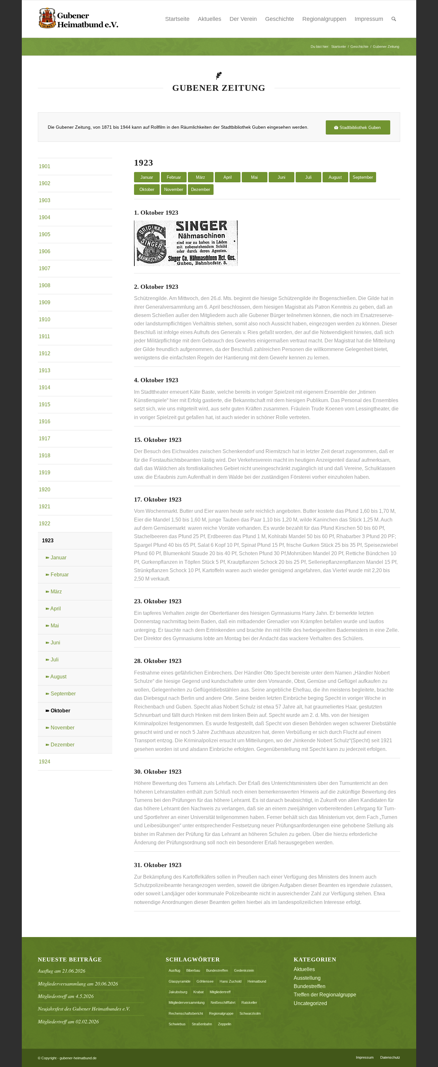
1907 (44, 268)
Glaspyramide (179, 981)
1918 (44, 455)
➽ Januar (55, 557)
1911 (44, 336)
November (173, 189)
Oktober (146, 189)
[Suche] (393, 19)
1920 (44, 489)
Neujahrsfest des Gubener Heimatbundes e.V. (84, 1008)
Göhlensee (205, 981)
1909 (44, 302)
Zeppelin (224, 1024)
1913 (44, 370)
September (363, 177)
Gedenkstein (244, 970)
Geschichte (279, 19)
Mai (254, 177)
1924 (44, 761)
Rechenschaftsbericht (186, 1013)
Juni (281, 177)
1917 (44, 438)
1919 (44, 472)
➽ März (53, 591)
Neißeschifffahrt (223, 1002)
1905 (44, 234)
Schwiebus (177, 1024)
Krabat (198, 992)
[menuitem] (393, 19)
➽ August (55, 676)
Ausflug (174, 970)
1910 (44, 319)
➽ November (59, 727)
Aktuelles (209, 19)
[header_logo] (78, 19)
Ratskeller (249, 1002)
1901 (44, 166)
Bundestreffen (217, 970)
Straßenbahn (202, 1024)
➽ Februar (57, 574)
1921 (44, 506)
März (200, 177)
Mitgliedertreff (220, 992)
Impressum (369, 19)
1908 (44, 285)
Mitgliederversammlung (187, 1002)
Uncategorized (310, 1003)
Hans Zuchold (230, 981)
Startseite (177, 19)
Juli (308, 177)
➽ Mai (52, 625)
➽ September (60, 693)
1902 (44, 183)
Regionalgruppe (221, 1013)
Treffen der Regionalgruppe (325, 994)
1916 (44, 421)
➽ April (53, 608)
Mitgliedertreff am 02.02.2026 (68, 1021)
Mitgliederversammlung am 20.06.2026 (78, 983)
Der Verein (243, 19)
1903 (44, 200)
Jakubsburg (178, 992)
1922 (44, 523)
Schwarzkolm (250, 1013)
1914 (44, 387)
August (335, 177)
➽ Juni (52, 642)
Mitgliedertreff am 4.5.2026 (66, 996)
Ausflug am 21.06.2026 (61, 970)
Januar (146, 177)
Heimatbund (257, 981)
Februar (174, 177)
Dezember (200, 189)
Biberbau (193, 970)
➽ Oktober (57, 710)
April (227, 177)
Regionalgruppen (324, 19)
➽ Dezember (59, 744)
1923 (48, 540)
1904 (44, 217)
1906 (44, 251)
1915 (44, 404)
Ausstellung (307, 978)
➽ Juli (52, 659)
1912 (44, 353)
